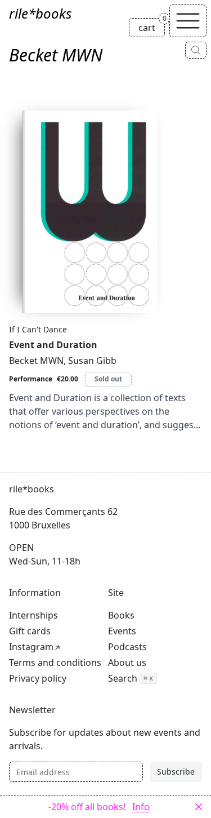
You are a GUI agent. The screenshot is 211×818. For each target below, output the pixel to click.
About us (127, 662)
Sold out (108, 379)
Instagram (31, 647)
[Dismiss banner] (198, 806)
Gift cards (30, 631)
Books (121, 615)
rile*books (40, 13)
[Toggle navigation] (187, 21)
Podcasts (127, 647)
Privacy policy (37, 678)
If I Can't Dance (38, 329)
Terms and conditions (55, 662)
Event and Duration (53, 345)
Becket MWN (36, 360)
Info (141, 807)
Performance (30, 379)
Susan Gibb (92, 360)
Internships (33, 615)
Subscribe (176, 771)
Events (122, 631)
